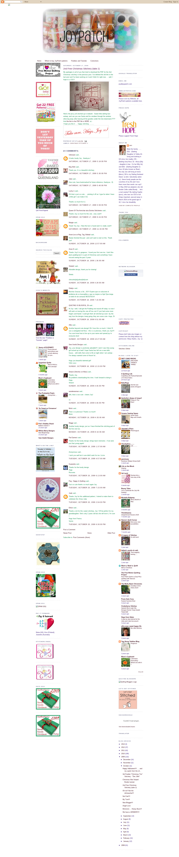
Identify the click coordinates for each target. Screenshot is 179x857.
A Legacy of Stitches (129, 535)
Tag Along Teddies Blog (130, 641)
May (125, 829)
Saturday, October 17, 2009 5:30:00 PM (88, 173)
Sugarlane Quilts (44, 363)
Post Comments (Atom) (81, 537)
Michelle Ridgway (128, 498)
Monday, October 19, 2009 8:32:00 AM (87, 432)
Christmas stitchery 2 (79, 143)
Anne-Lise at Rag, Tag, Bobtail (79, 235)
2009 (123, 757)
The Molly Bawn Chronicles (131, 584)
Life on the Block (127, 466)
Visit (127, 726)
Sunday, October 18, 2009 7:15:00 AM (86, 300)
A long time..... (52, 395)
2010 (123, 753)
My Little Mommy (136, 628)
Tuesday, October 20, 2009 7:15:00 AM (87, 488)
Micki (71, 408)
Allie (70, 325)
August (126, 819)
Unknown (72, 155)
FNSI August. (135, 431)
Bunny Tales (126, 488)
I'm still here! (135, 537)
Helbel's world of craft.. (130, 550)
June (125, 825)
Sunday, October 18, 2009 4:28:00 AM (86, 283)
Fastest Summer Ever (128, 601)
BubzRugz (125, 383)
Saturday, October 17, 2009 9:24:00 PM (88, 217)
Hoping (123, 468)
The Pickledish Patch (46, 393)
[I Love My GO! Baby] (43, 97)
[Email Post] (85, 141)
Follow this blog (130, 274)
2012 (123, 747)
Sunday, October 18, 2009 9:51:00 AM (86, 319)
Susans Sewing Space (129, 413)
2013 (123, 744)
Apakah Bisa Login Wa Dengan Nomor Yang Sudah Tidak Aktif (130, 610)
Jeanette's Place (127, 429)
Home (39, 61)
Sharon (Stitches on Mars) (78, 372)
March (125, 835)
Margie (71, 222)
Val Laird (124, 473)
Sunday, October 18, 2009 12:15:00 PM (87, 366)
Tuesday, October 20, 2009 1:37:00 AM (87, 446)
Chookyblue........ (127, 444)
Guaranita (72, 464)
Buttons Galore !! (43, 426)
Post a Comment (69, 530)
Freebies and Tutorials (79, 61)
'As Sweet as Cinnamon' (47, 408)
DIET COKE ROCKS (128, 359)
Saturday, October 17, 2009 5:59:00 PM (88, 205)
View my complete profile (129, 205)
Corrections (94, 61)
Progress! (134, 643)
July (125, 822)
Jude (70, 493)
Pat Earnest (73, 437)
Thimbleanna (126, 513)
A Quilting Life (126, 374)
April (125, 832)
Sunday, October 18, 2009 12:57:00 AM (87, 244)
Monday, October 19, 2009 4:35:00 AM (87, 417)
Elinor (71, 508)
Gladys (71, 288)
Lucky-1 (71, 191)
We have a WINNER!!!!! (131, 812)
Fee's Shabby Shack (46, 424)
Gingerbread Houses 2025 (130, 515)
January (126, 841)
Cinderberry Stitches (129, 606)
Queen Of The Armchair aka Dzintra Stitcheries (85, 210)
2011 (123, 750)
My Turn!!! (126, 799)
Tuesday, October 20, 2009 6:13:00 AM (87, 476)
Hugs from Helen (127, 617)
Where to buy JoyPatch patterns (56, 61)
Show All (140, 672)
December (127, 759)
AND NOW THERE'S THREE (134, 362)
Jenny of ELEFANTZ (46, 347)
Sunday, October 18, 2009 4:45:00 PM (87, 386)
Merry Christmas (126, 568)
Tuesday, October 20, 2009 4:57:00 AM (87, 459)
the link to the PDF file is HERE (78, 121)
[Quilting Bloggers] (128, 682)
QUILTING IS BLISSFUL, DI (79, 305)
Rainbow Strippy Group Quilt (130, 461)
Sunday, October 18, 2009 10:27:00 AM (87, 339)
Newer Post (67, 533)
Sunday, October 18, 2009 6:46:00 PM (87, 403)
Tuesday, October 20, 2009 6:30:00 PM (87, 524)
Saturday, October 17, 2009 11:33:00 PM (88, 229)
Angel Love (127, 806)
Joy (130, 145)
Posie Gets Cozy (127, 599)
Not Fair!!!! (126, 796)
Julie (70, 179)
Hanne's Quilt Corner (129, 520)
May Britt (72, 167)
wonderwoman (74, 391)
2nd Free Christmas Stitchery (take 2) (81, 68)
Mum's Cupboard (44, 378)
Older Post (111, 533)
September (127, 816)
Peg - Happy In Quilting (77, 481)
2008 (123, 845)
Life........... (134, 446)
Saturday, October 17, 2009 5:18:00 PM (88, 161)
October (126, 766)
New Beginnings (43, 433)
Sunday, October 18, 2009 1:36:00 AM (86, 261)
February (126, 838)
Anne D (71, 249)
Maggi (71, 423)
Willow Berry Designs (46, 431)
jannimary (125, 459)
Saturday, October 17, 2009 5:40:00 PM (88, 185)
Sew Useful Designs (45, 438)
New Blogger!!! (128, 802)
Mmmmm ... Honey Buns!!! (132, 809)
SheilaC (71, 266)
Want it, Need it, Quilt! (129, 566)
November (127, 763)
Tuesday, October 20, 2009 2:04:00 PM (87, 502)
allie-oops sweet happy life (131, 626)
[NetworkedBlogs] (131, 271)
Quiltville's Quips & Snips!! (131, 398)
